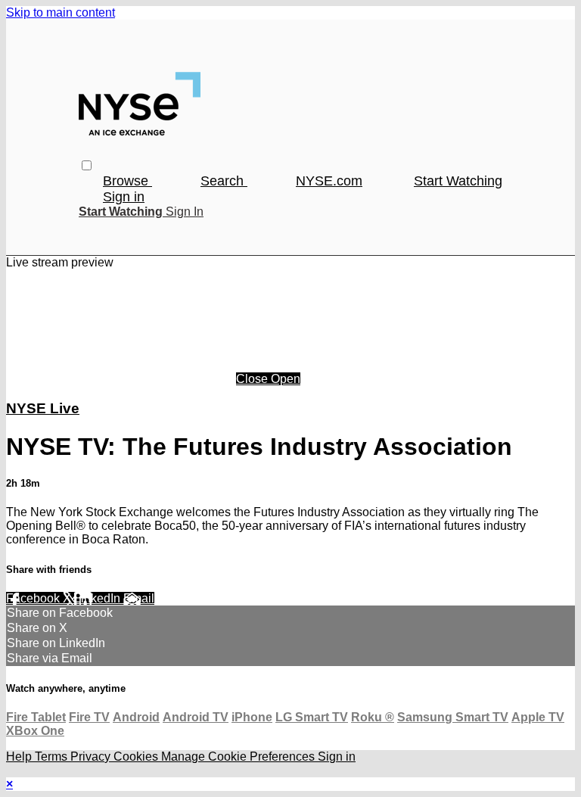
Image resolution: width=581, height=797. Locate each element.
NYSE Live (42, 408)
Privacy (91, 756)
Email (138, 598)
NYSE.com (329, 180)
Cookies (137, 756)
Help (20, 756)
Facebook (34, 598)
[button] (87, 165)
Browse (127, 180)
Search (223, 180)
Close (253, 378)
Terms (52, 756)
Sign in (123, 196)
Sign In (185, 211)
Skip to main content (60, 12)
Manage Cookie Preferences (239, 756)
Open (285, 378)
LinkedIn (98, 598)
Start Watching (458, 180)
